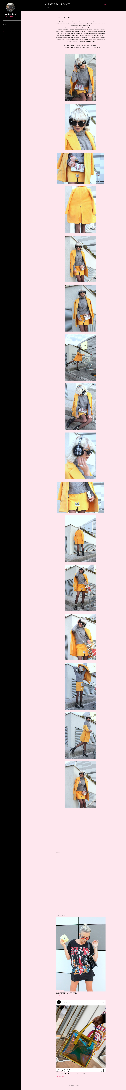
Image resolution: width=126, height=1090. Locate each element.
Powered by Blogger (74, 1085)
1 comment (61, 1076)
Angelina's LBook (57, 4)
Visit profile (10, 17)
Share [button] (41, 15)
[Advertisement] (81, 901)
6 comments (62, 995)
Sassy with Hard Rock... (66, 993)
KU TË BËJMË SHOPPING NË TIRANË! (70, 1073)
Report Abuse (7, 31)
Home (47, 8)
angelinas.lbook (10, 14)
